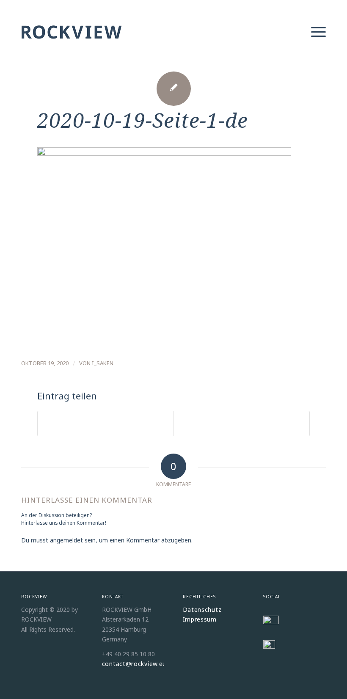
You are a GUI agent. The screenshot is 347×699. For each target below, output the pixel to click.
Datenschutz (202, 609)
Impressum (200, 619)
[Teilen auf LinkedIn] (241, 423)
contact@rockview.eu (134, 664)
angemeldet (66, 540)
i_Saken (102, 363)
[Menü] (314, 31)
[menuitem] (314, 31)
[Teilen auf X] (106, 423)
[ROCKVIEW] (72, 42)
